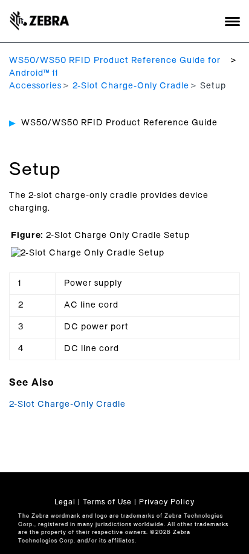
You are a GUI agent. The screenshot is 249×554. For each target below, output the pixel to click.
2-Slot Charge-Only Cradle (131, 86)
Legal (65, 502)
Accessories (35, 86)
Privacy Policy (167, 502)
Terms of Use (107, 502)
